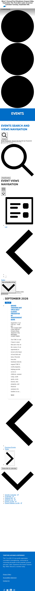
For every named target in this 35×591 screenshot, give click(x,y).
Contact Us (6, 581)
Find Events (6, 178)
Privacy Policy (7, 574)
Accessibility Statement (10, 577)
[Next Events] (5, 277)
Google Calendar (10, 495)
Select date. (20, 292)
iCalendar (8, 496)
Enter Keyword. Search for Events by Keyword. (16, 141)
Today (3, 280)
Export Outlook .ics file (12, 503)
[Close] (33, 1)
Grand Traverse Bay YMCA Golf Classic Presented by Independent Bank (16, 312)
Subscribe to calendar (9, 468)
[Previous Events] (19, 274)
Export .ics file (9, 501)
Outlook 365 (9, 498)
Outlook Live (9, 500)
